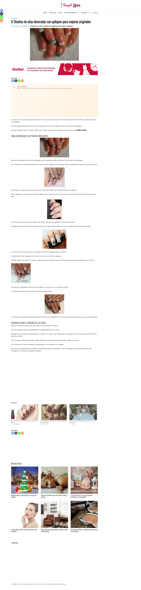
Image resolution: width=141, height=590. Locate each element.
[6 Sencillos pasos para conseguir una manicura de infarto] (25, 412)
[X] (15, 80)
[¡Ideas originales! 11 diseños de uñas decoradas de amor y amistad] (54, 412)
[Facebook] (12, 80)
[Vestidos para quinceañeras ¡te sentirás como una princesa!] (83, 412)
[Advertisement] (45, 101)
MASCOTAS (52, 13)
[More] (22, 80)
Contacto (95, 13)
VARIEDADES (14, 18)
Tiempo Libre (15, 26)
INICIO (45, 13)
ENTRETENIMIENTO (70, 13)
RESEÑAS (84, 13)
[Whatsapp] (19, 80)
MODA (60, 13)
